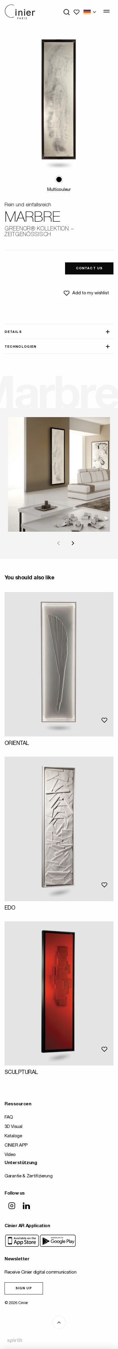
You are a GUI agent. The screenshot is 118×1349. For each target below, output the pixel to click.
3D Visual (13, 1127)
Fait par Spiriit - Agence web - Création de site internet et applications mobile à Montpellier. (15, 1340)
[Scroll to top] (59, 1322)
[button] (59, 179)
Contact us (89, 268)
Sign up (23, 1288)
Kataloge (13, 1136)
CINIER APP (16, 1145)
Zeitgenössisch (28, 235)
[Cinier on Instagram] (11, 1206)
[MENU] (106, 11)
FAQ (9, 1117)
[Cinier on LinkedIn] (26, 1206)
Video (10, 1155)
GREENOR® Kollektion (37, 229)
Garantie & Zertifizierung (29, 1176)
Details (13, 332)
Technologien (20, 347)
